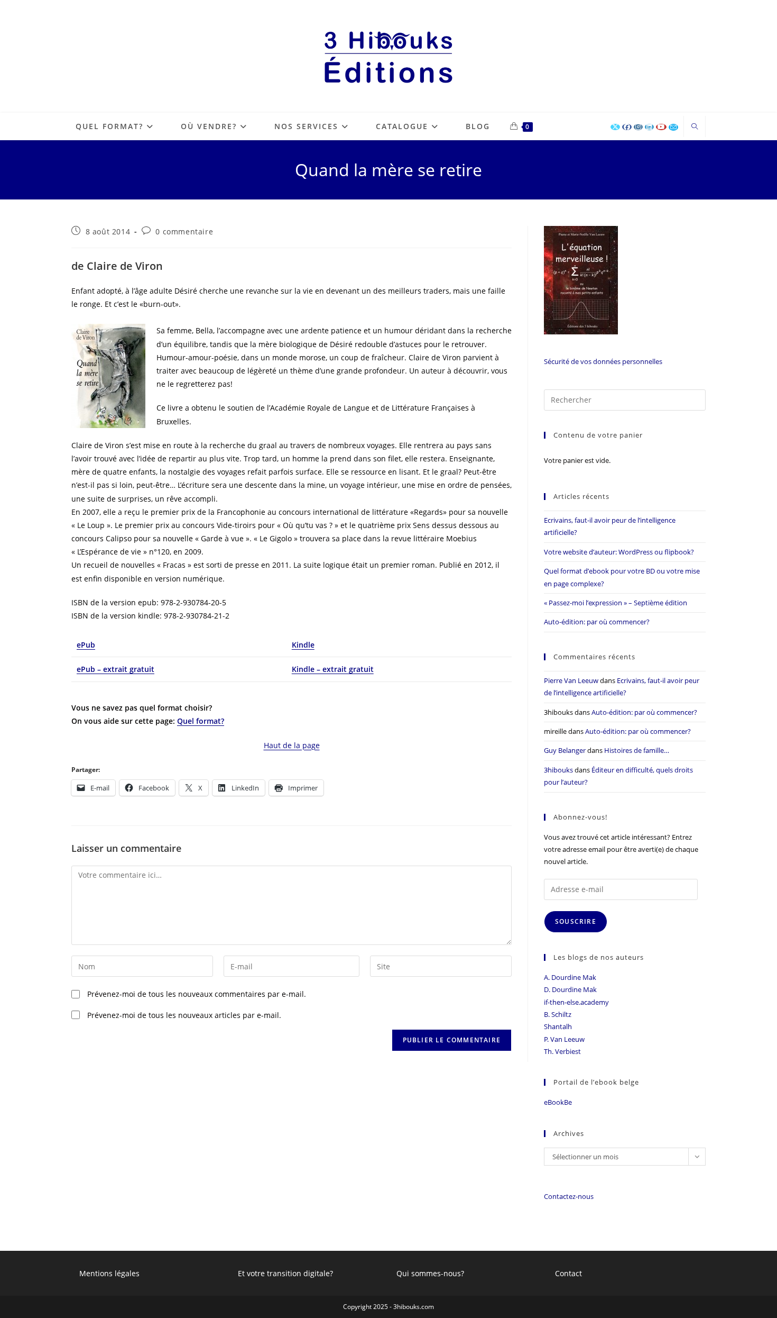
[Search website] (694, 127)
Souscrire (575, 921)
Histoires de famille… (636, 750)
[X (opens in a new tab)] (615, 127)
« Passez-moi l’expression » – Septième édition (615, 602)
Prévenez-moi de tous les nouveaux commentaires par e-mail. (196, 994)
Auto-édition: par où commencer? (597, 621)
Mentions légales (109, 1273)
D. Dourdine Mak (570, 989)
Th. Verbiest (562, 1051)
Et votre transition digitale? (285, 1273)
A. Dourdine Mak (570, 977)
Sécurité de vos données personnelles (603, 361)
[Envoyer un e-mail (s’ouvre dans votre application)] (673, 127)
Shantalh (558, 1026)
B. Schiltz (557, 1014)
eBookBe (558, 1102)
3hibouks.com (413, 1306)
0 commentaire (184, 231)
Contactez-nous (569, 1196)
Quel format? (200, 721)
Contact (568, 1273)
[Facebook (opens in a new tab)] (627, 127)
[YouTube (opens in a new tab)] (661, 127)
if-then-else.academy (576, 1002)
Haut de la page (292, 745)
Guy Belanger (565, 750)
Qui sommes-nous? (430, 1273)
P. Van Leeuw (564, 1039)
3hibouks (558, 770)
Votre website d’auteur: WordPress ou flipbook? (619, 552)
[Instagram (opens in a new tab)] (638, 127)
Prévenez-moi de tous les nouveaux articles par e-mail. (184, 1015)
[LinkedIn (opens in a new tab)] (649, 127)
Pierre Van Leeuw (571, 680)
